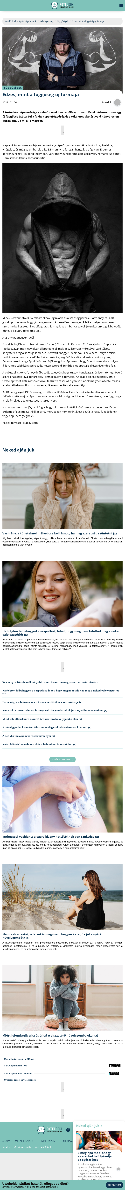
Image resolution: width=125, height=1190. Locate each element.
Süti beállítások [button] (43, 1147)
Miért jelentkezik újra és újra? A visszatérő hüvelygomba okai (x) (42, 719)
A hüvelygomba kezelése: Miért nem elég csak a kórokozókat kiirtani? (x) (46, 727)
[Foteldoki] (49, 1130)
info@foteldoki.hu (22, 1147)
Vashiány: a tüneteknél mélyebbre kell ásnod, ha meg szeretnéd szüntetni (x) (59, 533)
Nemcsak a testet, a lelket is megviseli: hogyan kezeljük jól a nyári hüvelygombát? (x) (54, 710)
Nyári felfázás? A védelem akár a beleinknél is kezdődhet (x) (39, 744)
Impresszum (48, 1140)
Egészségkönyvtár (28, 21)
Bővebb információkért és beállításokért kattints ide (30, 1186)
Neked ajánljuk (88, 1125)
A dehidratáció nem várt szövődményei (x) (28, 736)
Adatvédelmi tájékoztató (18, 1140)
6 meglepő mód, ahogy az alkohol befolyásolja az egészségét (95, 1156)
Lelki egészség (47, 21)
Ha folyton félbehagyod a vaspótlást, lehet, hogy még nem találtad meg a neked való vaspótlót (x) (61, 632)
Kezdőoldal (10, 21)
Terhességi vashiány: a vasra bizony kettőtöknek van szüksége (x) (42, 702)
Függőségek (63, 21)
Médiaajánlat (71, 1140)
